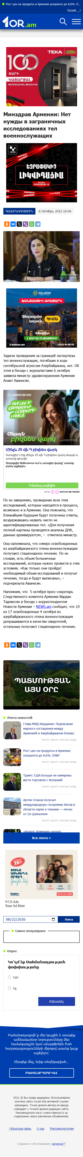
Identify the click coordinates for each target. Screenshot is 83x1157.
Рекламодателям (62, 1128)
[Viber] (25, 224)
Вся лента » (41, 838)
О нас (40, 1128)
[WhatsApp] (31, 224)
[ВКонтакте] (13, 224)
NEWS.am (43, 606)
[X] (19, 224)
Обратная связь (20, 1128)
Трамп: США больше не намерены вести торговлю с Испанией (43, 4)
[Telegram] (38, 224)
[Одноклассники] (7, 224)
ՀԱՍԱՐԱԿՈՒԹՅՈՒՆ (19, 211)
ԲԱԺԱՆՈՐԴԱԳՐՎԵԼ (41, 1073)
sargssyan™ (59, 1143)
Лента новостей (19, 717)
